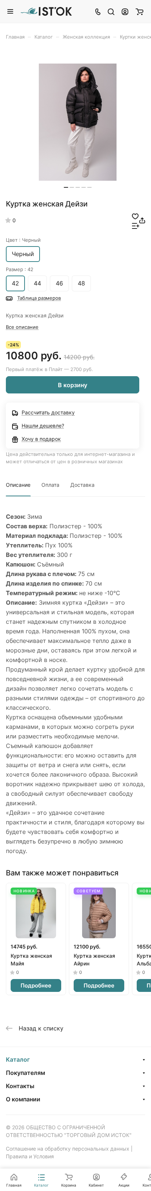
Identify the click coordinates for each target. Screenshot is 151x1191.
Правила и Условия (30, 1156)
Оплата (50, 485)
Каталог (18, 1059)
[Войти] (125, 11)
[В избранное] (135, 215)
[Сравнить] (135, 225)
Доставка (82, 485)
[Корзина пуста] (139, 11)
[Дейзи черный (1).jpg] (77, 122)
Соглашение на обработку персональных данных (67, 1148)
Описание (18, 485)
